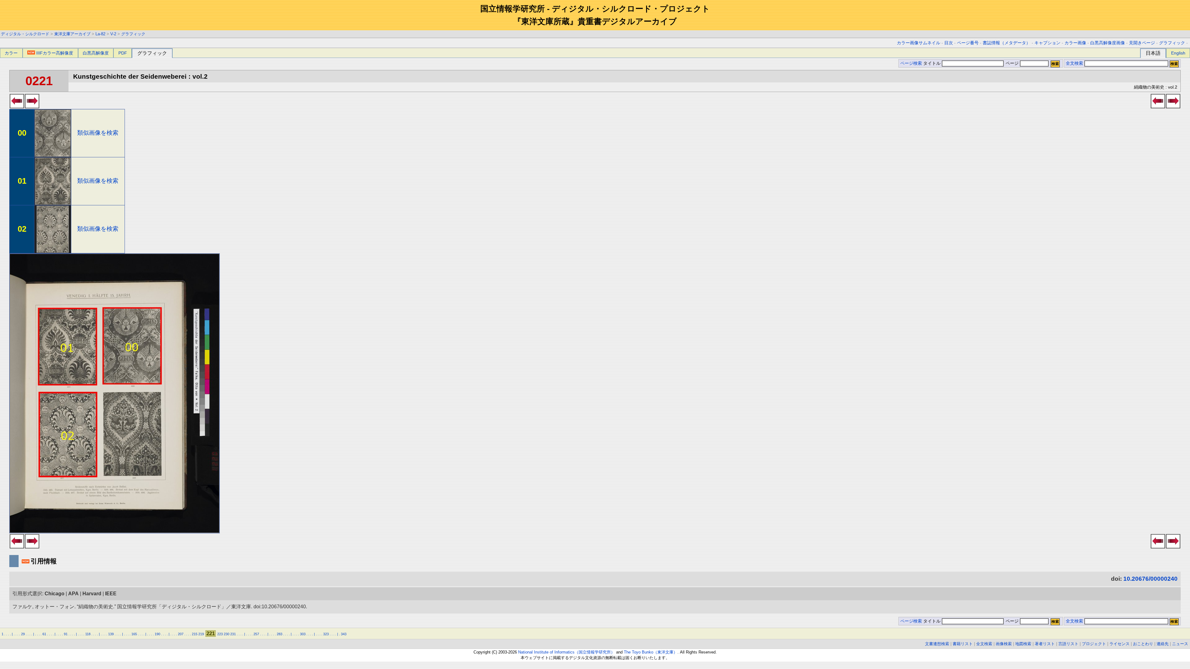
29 (23, 634)
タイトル (932, 63)
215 (194, 634)
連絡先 (1163, 643)
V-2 (113, 34)
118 (87, 634)
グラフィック (133, 34)
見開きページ (1142, 43)
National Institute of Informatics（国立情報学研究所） (566, 652)
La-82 (100, 34)
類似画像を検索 (97, 132)
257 (256, 634)
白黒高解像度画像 (1107, 43)
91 (66, 634)
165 (134, 634)
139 (111, 634)
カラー (11, 52)
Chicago (54, 593)
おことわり (1143, 643)
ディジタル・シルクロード (25, 34)
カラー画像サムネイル (918, 43)
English (1178, 52)
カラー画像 (1075, 43)
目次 (948, 43)
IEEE (111, 593)
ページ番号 (968, 43)
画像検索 (1004, 643)
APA (73, 593)
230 (226, 634)
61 (44, 634)
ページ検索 (911, 63)
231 (233, 634)
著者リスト (1045, 643)
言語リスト (1068, 643)
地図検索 (1023, 643)
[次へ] (32, 106)
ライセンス (1119, 643)
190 (157, 634)
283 (279, 634)
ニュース (1180, 643)
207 (180, 634)
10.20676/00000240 (1150, 578)
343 (343, 634)
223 (220, 634)
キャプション (1047, 43)
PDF (122, 52)
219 (201, 634)
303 (303, 634)
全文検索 (1074, 63)
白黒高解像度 (96, 52)
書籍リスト (963, 643)
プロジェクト (1094, 643)
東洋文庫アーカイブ (72, 34)
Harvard (91, 593)
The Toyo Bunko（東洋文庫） (650, 652)
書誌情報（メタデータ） (1006, 43)
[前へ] (17, 106)
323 (326, 634)
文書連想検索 (937, 643)
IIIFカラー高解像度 (54, 52)
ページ (1012, 63)
